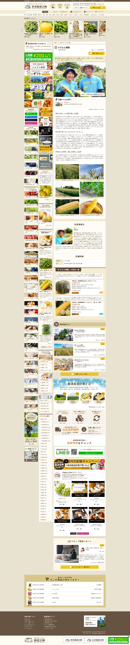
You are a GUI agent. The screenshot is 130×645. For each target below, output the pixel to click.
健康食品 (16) (29, 330)
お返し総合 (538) (44, 379)
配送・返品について (82, 0)
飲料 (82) (28, 314)
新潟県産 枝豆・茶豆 (58, 584)
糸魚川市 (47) (44, 473)
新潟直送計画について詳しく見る (96, 407)
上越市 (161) (44, 446)
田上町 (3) (43, 511)
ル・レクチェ (56, 589)
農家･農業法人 (101, 49)
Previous (22, 30)
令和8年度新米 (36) (30, 184)
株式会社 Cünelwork (91, 631)
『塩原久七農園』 (98, 589)
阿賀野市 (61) (44, 468)
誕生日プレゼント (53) (46, 370)
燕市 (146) (43, 451)
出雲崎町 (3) (44, 514)
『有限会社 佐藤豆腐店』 (96, 598)
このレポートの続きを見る (97, 562)
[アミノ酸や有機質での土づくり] (92, 189)
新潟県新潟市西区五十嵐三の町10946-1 (72, 263)
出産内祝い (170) (45, 382)
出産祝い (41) (44, 364)
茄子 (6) (28, 176)
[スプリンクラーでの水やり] (67, 189)
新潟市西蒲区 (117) (46, 440)
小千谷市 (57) (44, 478)
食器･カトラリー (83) (29, 349)
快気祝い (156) (44, 388)
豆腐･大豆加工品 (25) (29, 289)
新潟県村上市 (79, 361)
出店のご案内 (101, 0)
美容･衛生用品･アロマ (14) (30, 384)
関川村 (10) (43, 506)
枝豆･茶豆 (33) (29, 135)
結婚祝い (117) (44, 367)
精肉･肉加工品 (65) (30, 240)
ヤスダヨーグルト (94, 14)
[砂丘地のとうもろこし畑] (67, 171)
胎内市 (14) (43, 498)
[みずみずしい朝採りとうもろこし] (67, 206)
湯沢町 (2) (43, 517)
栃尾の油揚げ (86, 14)
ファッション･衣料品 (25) (29, 375)
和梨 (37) (28, 144)
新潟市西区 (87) (45, 438)
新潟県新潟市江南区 (81, 346)
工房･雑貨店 (102, 369)
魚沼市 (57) (43, 481)
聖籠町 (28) (43, 495)
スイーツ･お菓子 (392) (29, 222)
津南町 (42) (43, 492)
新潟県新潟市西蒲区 (81, 331)
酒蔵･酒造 (103, 340)
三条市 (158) (44, 449)
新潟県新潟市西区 (62, 49)
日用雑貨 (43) (29, 366)
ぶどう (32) (28, 152)
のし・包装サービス (93, 0)
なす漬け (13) (29, 168)
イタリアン (70, 14)
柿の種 (65, 14)
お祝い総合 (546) (44, 361)
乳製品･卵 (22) (29, 306)
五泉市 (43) (43, 487)
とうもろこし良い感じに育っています (73, 104)
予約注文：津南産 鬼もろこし (45, 291)
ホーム (67, 0)
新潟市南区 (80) (45, 435)
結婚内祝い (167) (45, 385)
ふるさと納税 (29, 14)
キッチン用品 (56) (30, 358)
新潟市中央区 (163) (46, 427)
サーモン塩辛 (101, 14)
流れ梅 (53, 14)
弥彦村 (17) (43, 500)
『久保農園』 (99, 584)
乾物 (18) (28, 280)
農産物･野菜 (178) (30, 205)
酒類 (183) (28, 322)
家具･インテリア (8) (30, 401)
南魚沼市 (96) (44, 457)
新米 (47, 14)
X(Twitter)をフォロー (32, 120)
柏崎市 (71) (43, 460)
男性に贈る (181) (45, 406)
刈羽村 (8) (43, 508)
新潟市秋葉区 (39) (46, 432)
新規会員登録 (26, 0)
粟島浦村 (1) (44, 519)
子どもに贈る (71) (45, 411)
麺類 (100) (28, 256)
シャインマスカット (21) (31, 160)
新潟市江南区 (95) (46, 430)
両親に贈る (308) (45, 408)
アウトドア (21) (29, 393)
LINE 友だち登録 (91, 453)
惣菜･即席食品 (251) (30, 248)
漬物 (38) (28, 272)
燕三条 (61, 14)
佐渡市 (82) (43, 476)
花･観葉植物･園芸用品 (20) (29, 339)
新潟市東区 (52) (45, 424)
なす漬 (57, 14)
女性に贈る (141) (45, 403)
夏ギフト (40, 14)
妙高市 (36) (43, 489)
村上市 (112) (44, 454)
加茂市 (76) (43, 465)
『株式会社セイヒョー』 (96, 593)
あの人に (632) (43, 400)
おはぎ (40, 223)
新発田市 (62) (44, 470)
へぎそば (80, 14)
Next (108, 30)
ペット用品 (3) (29, 409)
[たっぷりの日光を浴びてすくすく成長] (92, 171)
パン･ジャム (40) (29, 298)
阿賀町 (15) (43, 503)
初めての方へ (74, 0)
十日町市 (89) (44, 462)
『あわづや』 (49, 225)
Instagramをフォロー (31, 123)
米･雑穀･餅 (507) (29, 213)
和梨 (50, 14)
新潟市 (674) (44, 419)
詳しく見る (62, 423)
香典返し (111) (44, 390)
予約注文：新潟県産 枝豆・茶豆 (45, 270)
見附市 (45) (43, 484)
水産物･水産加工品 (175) (29, 231)
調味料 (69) (28, 264)
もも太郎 (55, 593)
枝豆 (44, 14)
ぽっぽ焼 (76, 14)
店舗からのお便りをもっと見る (96, 109)
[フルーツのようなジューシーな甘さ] (92, 206)
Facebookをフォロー (31, 116)
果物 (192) (28, 197)
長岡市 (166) (44, 443)
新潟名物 (35, 14)
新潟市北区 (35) (45, 421)
